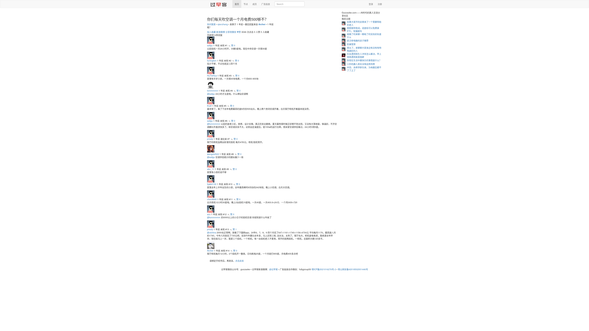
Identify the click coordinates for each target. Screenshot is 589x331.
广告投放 (265, 4)
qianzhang (223, 24)
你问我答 (211, 24)
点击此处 (239, 260)
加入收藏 (211, 31)
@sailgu (211, 93)
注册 (380, 4)
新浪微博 (220, 31)
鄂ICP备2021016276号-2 (324, 269)
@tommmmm (213, 123)
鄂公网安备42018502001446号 (353, 269)
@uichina (211, 232)
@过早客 (273, 269)
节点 (246, 4)
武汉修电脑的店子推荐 (357, 40)
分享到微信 (230, 31)
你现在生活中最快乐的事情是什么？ (364, 60)
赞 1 (235, 229)
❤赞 (239, 31)
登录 (371, 4)
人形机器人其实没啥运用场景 (361, 63)
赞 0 (233, 45)
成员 (254, 4)
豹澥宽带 (351, 44)
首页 (237, 4)
